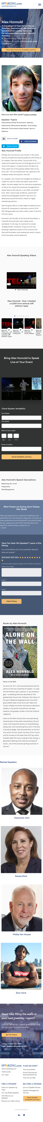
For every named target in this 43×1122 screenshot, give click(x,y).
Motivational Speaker (19, 125)
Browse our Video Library (11, 1101)
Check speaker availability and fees (32, 1098)
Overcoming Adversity (21, 31)
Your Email (6, 421)
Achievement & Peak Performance (18, 26)
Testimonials (6, 1072)
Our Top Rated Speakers (10, 1093)
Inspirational (16, 28)
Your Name (6, 413)
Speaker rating (10, 558)
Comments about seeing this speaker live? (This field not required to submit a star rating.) (21, 565)
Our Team (5, 1075)
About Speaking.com (9, 1069)
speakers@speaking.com (9, 6)
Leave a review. (30, 114)
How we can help (29, 1078)
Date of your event (8, 430)
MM (3, 440)
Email (4, 589)
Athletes (6, 28)
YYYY (16, 440)
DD (10, 440)
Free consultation (29, 1069)
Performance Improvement (14, 33)
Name (4, 580)
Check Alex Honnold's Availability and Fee (21, 50)
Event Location (7, 444)
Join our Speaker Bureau (31, 1087)
